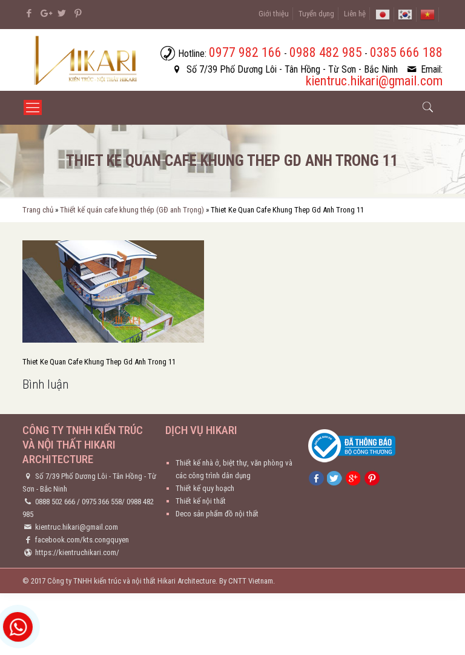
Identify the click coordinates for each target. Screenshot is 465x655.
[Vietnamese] (427, 13)
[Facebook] (28, 13)
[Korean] (405, 13)
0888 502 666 (55, 501)
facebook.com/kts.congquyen (82, 539)
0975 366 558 (102, 501)
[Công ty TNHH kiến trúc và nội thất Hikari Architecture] (86, 60)
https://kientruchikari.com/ (77, 552)
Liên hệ (355, 13)
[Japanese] (382, 13)
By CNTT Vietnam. (247, 580)
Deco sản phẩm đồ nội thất (217, 513)
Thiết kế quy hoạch (205, 488)
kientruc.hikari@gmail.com (76, 527)
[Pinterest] (77, 13)
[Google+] (45, 13)
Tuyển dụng (316, 13)
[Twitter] (61, 13)
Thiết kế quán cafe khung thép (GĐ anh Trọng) (132, 209)
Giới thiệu (274, 13)
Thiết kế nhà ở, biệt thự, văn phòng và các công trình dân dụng (234, 469)
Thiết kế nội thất (201, 500)
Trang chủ (37, 209)
